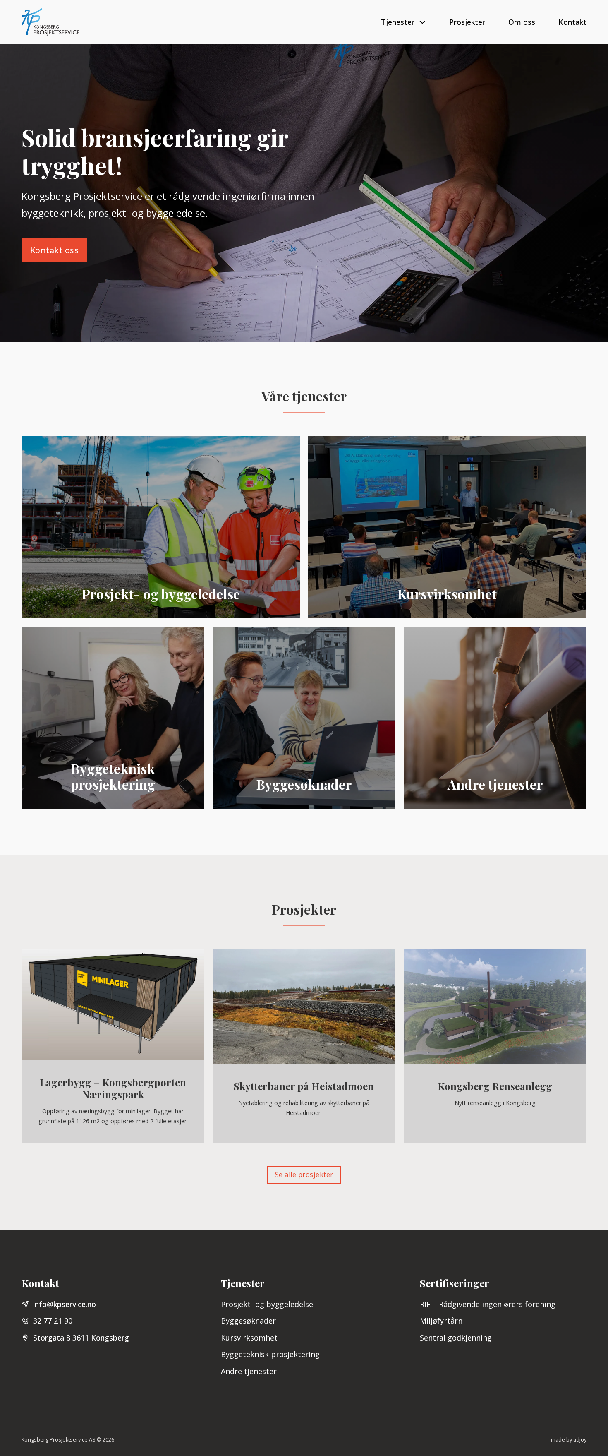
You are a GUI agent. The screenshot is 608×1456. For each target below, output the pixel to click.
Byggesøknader (248, 1321)
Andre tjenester (249, 1371)
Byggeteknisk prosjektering (270, 1354)
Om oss (521, 22)
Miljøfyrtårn (441, 1321)
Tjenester (397, 22)
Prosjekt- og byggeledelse (267, 1304)
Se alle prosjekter (304, 1174)
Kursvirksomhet (249, 1338)
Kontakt (572, 22)
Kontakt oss (54, 250)
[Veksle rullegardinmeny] (422, 22)
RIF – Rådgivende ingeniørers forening (487, 1304)
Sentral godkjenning (456, 1338)
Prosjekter (467, 22)
